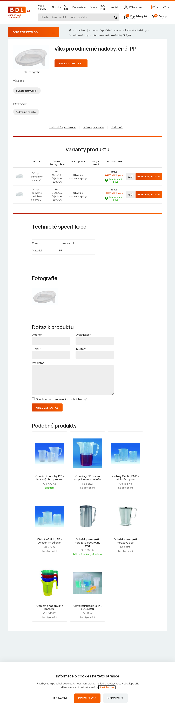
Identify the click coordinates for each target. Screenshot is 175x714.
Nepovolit (115, 698)
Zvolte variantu (71, 63)
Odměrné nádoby (79, 35)
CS (164, 7)
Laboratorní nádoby (136, 30)
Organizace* (83, 335)
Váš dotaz (38, 363)
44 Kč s (114, 175)
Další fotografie (31, 72)
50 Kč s (114, 193)
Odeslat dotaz (47, 407)
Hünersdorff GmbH (27, 90)
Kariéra (93, 7)
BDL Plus (102, 7)
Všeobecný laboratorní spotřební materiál (98, 30)
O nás (66, 7)
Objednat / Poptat (148, 176)
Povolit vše (87, 698)
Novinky (56, 7)
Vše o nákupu (42, 7)
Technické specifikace (62, 127)
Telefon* (81, 349)
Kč (153, 7)
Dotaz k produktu (93, 127)
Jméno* (37, 335)
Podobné (117, 127)
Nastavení (59, 698)
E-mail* (36, 349)
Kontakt (115, 7)
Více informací (107, 687)
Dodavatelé (79, 7)
